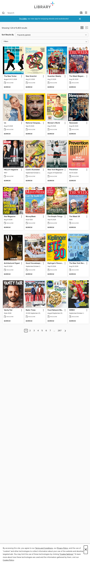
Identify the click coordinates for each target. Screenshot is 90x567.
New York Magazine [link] (55, 170)
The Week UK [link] (74, 217)
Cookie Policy (8, 560)
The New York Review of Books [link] (77, 263)
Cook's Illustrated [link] (33, 170)
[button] (82, 28)
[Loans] (81, 13)
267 (59, 330)
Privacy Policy (62, 548)
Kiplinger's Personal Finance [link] (56, 263)
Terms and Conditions (44, 548)
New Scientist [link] (31, 76)
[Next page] (65, 330)
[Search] (3, 13)
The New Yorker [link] (10, 76)
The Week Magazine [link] (77, 76)
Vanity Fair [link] (8, 310)
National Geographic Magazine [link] (34, 123)
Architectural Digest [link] (12, 263)
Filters (6, 41)
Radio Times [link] (31, 310)
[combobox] (40, 13)
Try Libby (23, 19)
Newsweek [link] (73, 123)
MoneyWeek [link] (31, 217)
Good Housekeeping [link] (34, 263)
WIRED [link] (72, 310)
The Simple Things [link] (55, 217)
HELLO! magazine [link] (11, 170)
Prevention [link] (73, 170)
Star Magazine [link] (9, 217)
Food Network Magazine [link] (56, 310)
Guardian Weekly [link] (54, 76)
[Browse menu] (86, 12)
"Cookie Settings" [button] (66, 554)
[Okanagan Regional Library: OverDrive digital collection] (45, 5)
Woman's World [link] (54, 123)
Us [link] (5, 123)
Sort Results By (8, 35)
